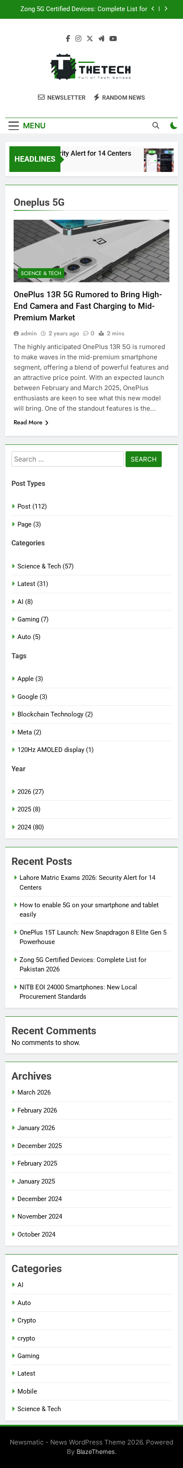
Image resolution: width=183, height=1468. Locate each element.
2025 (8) (28, 809)
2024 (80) (30, 827)
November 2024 (39, 1216)
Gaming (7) (33, 619)
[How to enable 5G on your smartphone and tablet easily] (157, 164)
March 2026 (34, 1092)
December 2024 (39, 1199)
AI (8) (25, 602)
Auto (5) (28, 637)
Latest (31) (32, 584)
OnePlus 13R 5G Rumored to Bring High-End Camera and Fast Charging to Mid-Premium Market (88, 306)
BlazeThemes (96, 1451)
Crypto (26, 1320)
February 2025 (37, 1163)
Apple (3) (30, 679)
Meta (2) (29, 732)
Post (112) (32, 506)
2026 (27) (30, 792)
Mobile (27, 1391)
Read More (28, 422)
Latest (26, 1373)
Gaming (28, 1356)
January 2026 (36, 1128)
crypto (26, 1338)
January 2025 (36, 1181)
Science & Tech (41, 273)
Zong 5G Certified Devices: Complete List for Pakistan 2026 (83, 9)
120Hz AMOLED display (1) (55, 750)
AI (20, 1285)
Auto (24, 1303)
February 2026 (37, 1110)
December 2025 (39, 1146)
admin (29, 333)
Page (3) (29, 524)
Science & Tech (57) (45, 566)
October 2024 (36, 1234)
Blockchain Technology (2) (55, 714)
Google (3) (32, 697)
